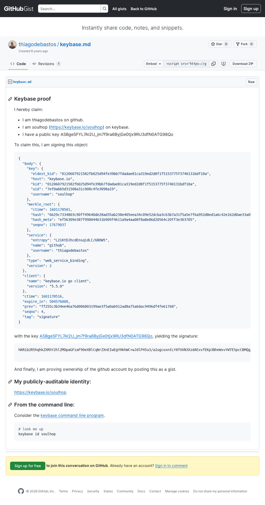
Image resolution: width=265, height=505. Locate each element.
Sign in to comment (171, 465)
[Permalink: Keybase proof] (10, 99)
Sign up (251, 8)
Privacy (77, 491)
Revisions (49, 63)
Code (21, 63)
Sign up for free (27, 466)
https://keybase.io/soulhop (76, 127)
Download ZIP (243, 64)
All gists (119, 8)
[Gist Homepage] (19, 8)
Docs (141, 491)
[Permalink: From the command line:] (10, 404)
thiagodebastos (37, 44)
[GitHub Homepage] (21, 491)
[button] (213, 63)
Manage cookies (177, 491)
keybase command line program (72, 415)
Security (93, 491)
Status (108, 491)
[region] (132, 268)
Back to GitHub (144, 8)
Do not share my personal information (220, 491)
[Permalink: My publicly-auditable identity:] (10, 381)
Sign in (230, 8)
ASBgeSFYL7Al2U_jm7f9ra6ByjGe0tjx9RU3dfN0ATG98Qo (96, 336)
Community (125, 491)
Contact (155, 491)
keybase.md (75, 44)
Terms (63, 491)
